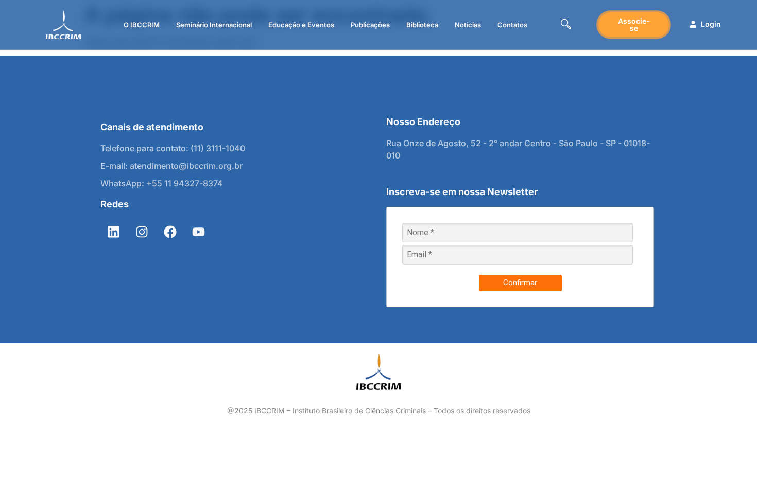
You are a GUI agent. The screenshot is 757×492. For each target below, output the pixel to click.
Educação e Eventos (301, 25)
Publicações (370, 25)
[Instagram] (141, 232)
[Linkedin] (113, 232)
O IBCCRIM (142, 25)
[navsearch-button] (566, 25)
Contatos (512, 25)
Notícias (468, 25)
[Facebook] (170, 232)
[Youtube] (198, 232)
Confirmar (520, 282)
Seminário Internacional (214, 25)
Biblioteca (422, 25)
